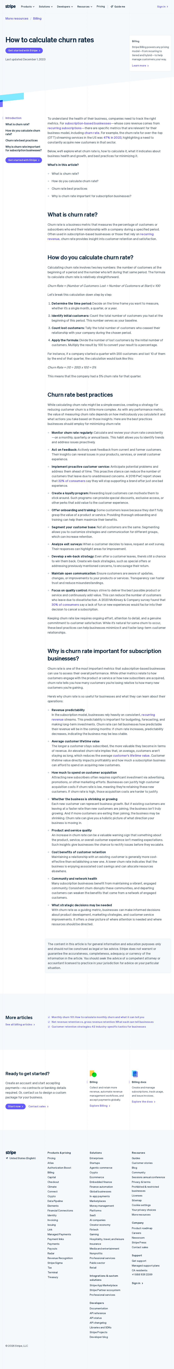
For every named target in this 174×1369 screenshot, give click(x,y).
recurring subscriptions (65, 128)
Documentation (99, 1308)
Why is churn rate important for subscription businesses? (23, 148)
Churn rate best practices (21, 140)
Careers (136, 1233)
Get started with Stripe (23, 50)
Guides (136, 1158)
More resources (16, 18)
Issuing (52, 1224)
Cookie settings (141, 1205)
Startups (95, 1163)
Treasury (53, 1277)
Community (138, 1172)
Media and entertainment (104, 1248)
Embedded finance (101, 1182)
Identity (52, 1215)
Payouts (52, 1248)
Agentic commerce (101, 1167)
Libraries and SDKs (101, 1327)
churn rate (91, 133)
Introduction (13, 118)
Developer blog (99, 1337)
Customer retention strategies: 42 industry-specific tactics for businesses (99, 1026)
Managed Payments (59, 1234)
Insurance (95, 1243)
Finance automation (101, 1186)
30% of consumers (65, 604)
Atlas (51, 1163)
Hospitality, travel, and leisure (107, 1239)
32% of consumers (71, 481)
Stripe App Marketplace (104, 1285)
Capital (52, 1177)
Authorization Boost (59, 1167)
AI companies (98, 1220)
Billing (37, 18)
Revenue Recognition (60, 1258)
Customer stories (142, 1163)
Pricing (101, 6)
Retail (93, 1267)
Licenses (137, 1195)
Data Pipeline (55, 1201)
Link (50, 1229)
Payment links (56, 1239)
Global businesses (100, 1191)
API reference (98, 1313)
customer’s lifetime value (131, 755)
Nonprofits (96, 1253)
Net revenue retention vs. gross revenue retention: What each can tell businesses (103, 1021)
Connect (53, 1191)
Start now (14, 1106)
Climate (52, 1186)
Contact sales (37, 1106)
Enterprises (96, 1158)
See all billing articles (18, 1024)
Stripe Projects (98, 1332)
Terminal (53, 1272)
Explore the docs (142, 1101)
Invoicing (53, 1220)
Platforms (95, 1210)
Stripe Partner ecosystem (105, 1290)
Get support (139, 1260)
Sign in (161, 6)
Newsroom (138, 1237)
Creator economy (100, 1224)
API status (96, 1318)
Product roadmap (142, 1228)
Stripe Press (139, 1242)
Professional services (102, 1258)
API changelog (98, 1322)
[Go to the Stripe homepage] (9, 1153)
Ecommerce (97, 1177)
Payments (54, 1243)
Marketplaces (98, 1201)
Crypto (52, 1196)
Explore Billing (99, 1105)
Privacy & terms (141, 1182)
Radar (51, 1253)
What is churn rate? (17, 124)
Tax (50, 1267)
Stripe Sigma (55, 1262)
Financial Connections (60, 1210)
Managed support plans (146, 1265)
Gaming (94, 1234)
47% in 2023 (112, 137)
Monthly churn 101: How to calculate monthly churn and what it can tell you (98, 1017)
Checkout (53, 1182)
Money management (102, 1205)
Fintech (94, 1229)
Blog (134, 1167)
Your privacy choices (144, 1209)
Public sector (97, 1262)
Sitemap (137, 1200)
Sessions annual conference (148, 1177)
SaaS (93, 1215)
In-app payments (100, 1196)
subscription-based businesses (88, 123)
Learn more (139, 65)
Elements (53, 1205)
